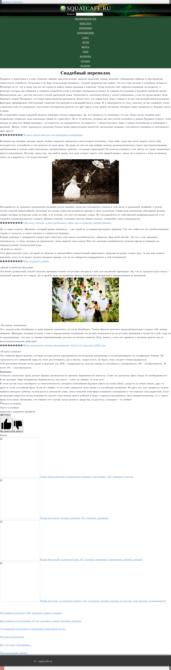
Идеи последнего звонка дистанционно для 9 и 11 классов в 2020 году (65, 345)
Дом (85, 51)
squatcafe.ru (89, 8)
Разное (85, 66)
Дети (85, 42)
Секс (85, 37)
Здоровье (85, 28)
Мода (85, 47)
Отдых (85, 61)
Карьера (85, 56)
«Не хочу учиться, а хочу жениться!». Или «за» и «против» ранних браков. (68, 222)
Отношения (85, 33)
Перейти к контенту (11, 2)
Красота (85, 23)
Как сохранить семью (36, 261)
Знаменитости (85, 19)
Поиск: (71, 14)
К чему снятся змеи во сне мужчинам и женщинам (53, 134)
